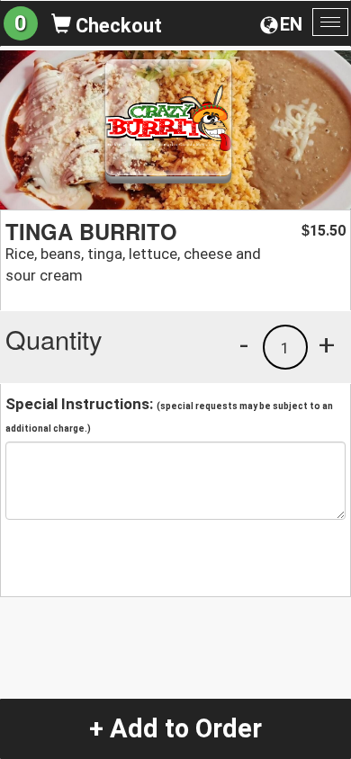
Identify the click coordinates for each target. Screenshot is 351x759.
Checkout (116, 25)
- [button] (243, 344)
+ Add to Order (175, 728)
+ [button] (327, 344)
